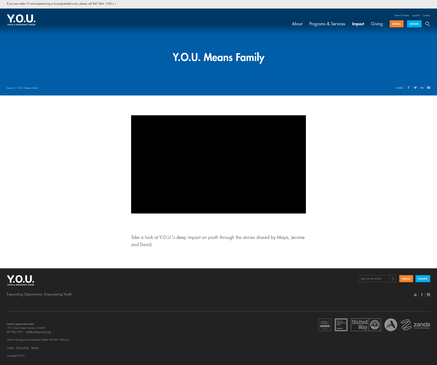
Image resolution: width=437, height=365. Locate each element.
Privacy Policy (22, 348)
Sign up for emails (371, 279)
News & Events (401, 16)
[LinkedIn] (422, 87)
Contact (426, 16)
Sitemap (35, 348)
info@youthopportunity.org (38, 332)
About (297, 24)
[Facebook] (408, 87)
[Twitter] (415, 87)
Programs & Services (327, 24)
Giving (377, 24)
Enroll (396, 24)
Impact (358, 24)
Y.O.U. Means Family (27, 88)
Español (416, 16)
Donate (414, 24)
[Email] (428, 87)
